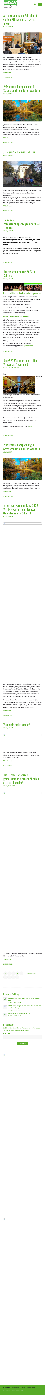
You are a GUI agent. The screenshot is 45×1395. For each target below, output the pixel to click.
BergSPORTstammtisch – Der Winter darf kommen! (20, 362)
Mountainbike (11, 786)
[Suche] (34, 4)
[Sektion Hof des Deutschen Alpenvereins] (18, 4)
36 (5, 977)
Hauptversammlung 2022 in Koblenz (19, 274)
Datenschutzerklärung (17, 1390)
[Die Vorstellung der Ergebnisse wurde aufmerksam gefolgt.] (22, 43)
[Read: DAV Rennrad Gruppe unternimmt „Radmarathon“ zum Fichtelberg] (5, 1007)
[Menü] (39, 4)
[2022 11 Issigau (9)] (22, 174)
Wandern (10, 94)
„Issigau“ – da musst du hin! (19, 152)
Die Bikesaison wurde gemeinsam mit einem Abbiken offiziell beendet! (21, 779)
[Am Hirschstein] (22, 871)
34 (17, 973)
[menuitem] (34, 4)
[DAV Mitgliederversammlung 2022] (22, 601)
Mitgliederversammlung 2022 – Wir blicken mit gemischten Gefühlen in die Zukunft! (21, 509)
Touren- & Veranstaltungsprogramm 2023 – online (21, 224)
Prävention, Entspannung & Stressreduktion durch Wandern (21, 88)
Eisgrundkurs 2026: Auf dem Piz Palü (19, 1013)
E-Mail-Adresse (8, 1034)
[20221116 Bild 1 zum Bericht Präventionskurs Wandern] (22, 469)
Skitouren (16, 368)
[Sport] (22, 741)
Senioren (10, 155)
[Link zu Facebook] (40, 1392)
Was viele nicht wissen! (16, 724)
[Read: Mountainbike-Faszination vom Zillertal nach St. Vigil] (5, 999)
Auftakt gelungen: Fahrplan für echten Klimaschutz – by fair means (21, 19)
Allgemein (10, 26)
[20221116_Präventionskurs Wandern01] (22, 110)
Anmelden (22, 1043)
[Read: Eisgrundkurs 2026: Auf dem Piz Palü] (5, 1014)
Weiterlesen (7, 72)
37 (9, 977)
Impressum (6, 1390)
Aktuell (5, 26)
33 (13, 973)
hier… (31, 426)
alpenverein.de (28, 346)
